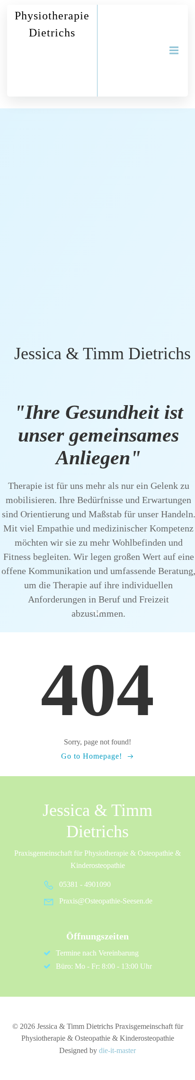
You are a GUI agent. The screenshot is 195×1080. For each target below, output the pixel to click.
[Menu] (173, 51)
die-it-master (117, 1050)
